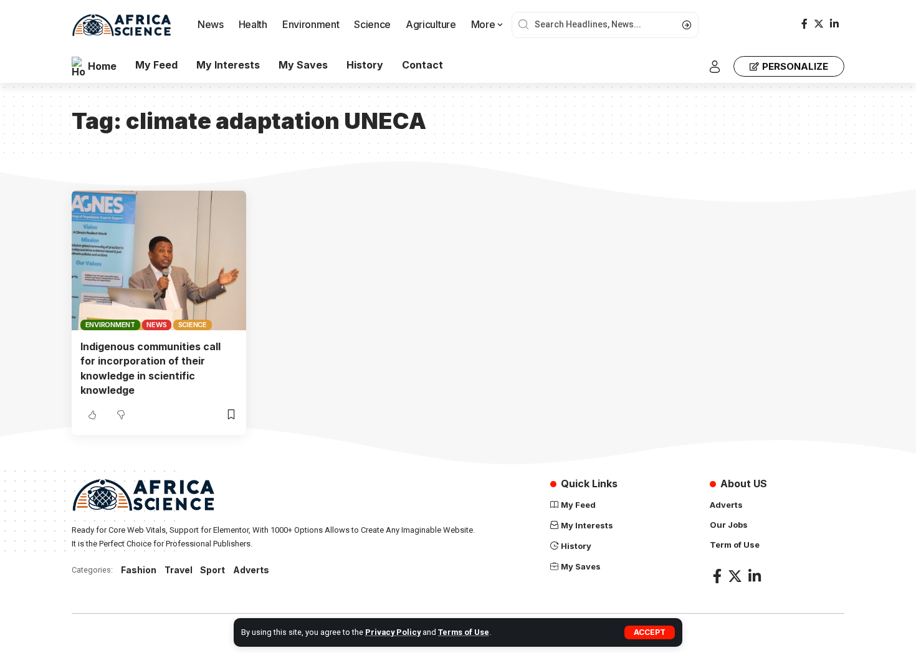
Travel (179, 570)
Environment (110, 324)
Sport (212, 570)
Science (192, 324)
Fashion (138, 570)
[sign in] (714, 66)
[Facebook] (804, 24)
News (156, 324)
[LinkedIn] (834, 24)
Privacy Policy (393, 632)
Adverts (251, 570)
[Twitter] (819, 24)
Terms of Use (463, 632)
